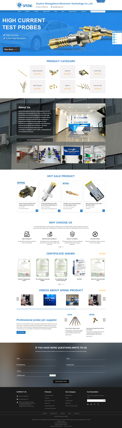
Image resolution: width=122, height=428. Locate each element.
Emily (116, 42)
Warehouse (68, 403)
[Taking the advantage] (72, 300)
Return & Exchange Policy (71, 405)
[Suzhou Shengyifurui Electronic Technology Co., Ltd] (24, 5)
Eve (116, 37)
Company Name (70, 364)
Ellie (116, 39)
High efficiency (68, 395)
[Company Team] (50, 154)
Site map (63, 413)
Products (36, 11)
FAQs (56, 11)
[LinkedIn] (91, 404)
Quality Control (46, 11)
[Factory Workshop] (94, 154)
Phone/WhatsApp (21, 364)
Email (67, 358)
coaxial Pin (47, 403)
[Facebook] (94, 404)
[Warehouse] (27, 154)
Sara (116, 34)
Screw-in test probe (49, 395)
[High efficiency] (27, 300)
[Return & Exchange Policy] (72, 154)
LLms (65, 426)
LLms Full (69, 426)
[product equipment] (61, 34)
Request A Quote (73, 11)
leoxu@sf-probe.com (58, 7)
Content (19, 371)
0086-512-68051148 (43, 7)
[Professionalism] (49, 300)
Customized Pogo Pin (50, 405)
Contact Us (83, 11)
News (63, 11)
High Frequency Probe (50, 400)
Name (18, 358)
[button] (58, 54)
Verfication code (21, 375)
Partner (67, 398)
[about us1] (80, 122)
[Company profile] (88, 404)
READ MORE (102, 253)
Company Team (69, 400)
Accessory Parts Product (50, 408)
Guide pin (47, 398)
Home (19, 11)
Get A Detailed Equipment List (34, 139)
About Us (27, 11)
